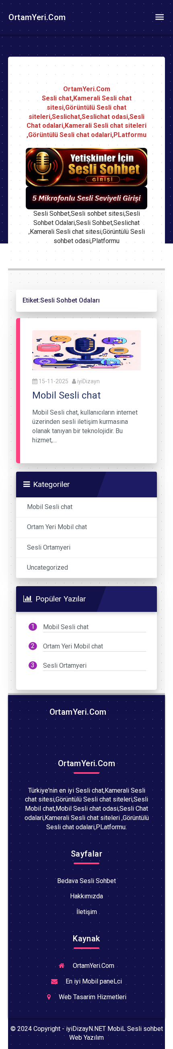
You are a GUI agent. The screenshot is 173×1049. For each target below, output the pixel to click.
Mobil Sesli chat (49, 507)
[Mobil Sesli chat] (86, 350)
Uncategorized (47, 567)
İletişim (86, 912)
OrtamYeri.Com (36, 17)
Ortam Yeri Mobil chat (57, 527)
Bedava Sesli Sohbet (86, 881)
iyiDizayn (88, 381)
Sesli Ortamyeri (48, 547)
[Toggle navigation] (159, 17)
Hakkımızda (86, 896)
